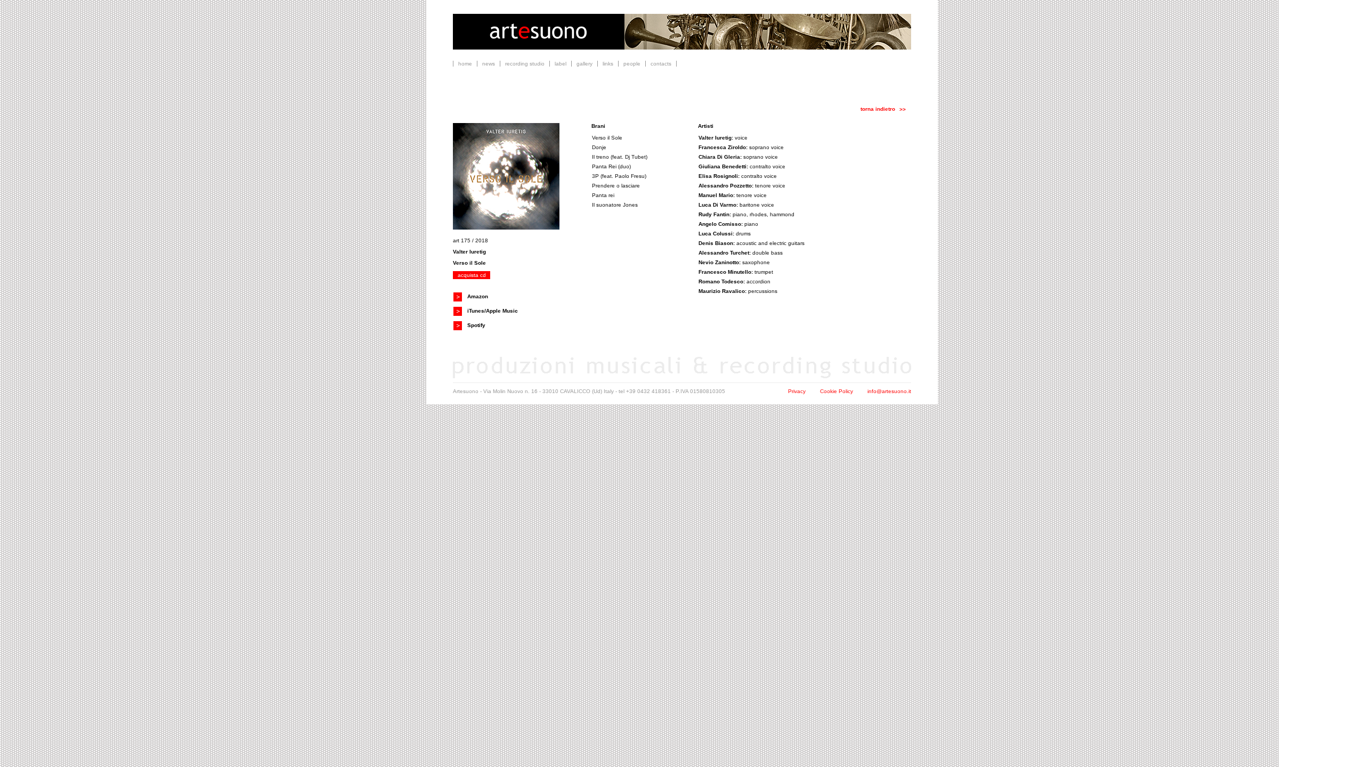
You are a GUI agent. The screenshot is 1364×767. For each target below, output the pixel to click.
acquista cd (472, 275)
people (631, 64)
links (608, 64)
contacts (661, 64)
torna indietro (877, 109)
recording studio (525, 64)
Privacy (797, 391)
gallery (584, 64)
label (560, 64)
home (465, 64)
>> (902, 109)
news (488, 64)
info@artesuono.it (889, 391)
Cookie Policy (836, 391)
